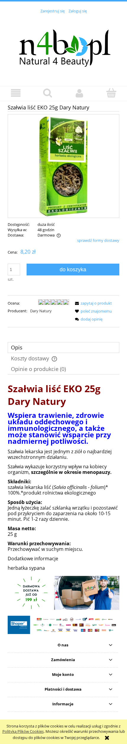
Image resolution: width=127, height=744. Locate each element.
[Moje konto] (79, 93)
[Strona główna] (63, 46)
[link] (63, 593)
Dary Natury (41, 310)
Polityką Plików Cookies (23, 731)
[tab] (63, 347)
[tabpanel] (63, 476)
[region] (63, 593)
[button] (16, 93)
